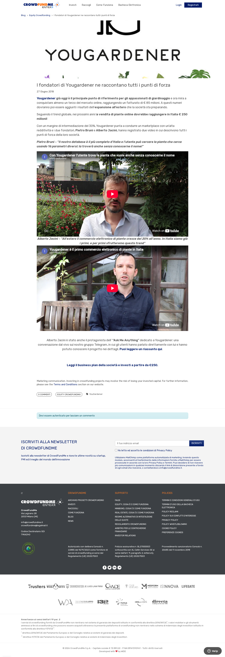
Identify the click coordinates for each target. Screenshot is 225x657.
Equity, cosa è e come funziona (132, 504)
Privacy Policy (164, 450)
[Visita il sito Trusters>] (37, 586)
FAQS (117, 500)
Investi (72, 5)
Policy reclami (170, 511)
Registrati (193, 5)
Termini (168, 462)
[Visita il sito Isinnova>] (169, 586)
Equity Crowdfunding (39, 15)
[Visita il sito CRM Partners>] (141, 602)
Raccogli (86, 5)
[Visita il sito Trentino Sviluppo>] (84, 602)
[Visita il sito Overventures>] (131, 586)
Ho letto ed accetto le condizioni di (144, 450)
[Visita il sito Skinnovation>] (75, 586)
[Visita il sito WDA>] (65, 602)
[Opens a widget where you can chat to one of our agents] (213, 651)
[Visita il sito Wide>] (112, 586)
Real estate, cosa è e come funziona (134, 512)
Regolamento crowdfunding (130, 524)
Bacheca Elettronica (129, 5)
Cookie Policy (169, 528)
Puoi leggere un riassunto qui (141, 349)
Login (179, 5)
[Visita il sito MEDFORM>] (150, 586)
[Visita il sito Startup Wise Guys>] (56, 586)
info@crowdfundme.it (171, 468)
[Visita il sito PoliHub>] (122, 602)
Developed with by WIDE (112, 651)
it (22, 493)
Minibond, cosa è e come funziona (133, 508)
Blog (23, 15)
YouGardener (96, 394)
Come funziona (104, 5)
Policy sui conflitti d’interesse (179, 515)
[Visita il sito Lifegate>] (188, 586)
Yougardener (46, 98)
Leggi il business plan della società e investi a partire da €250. (112, 365)
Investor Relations (125, 535)
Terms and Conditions (65, 384)
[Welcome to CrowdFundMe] (42, 4)
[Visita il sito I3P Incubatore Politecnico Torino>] (103, 602)
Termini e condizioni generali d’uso (181, 500)
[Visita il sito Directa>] (160, 602)
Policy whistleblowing (174, 524)
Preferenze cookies (172, 532)
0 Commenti (44, 394)
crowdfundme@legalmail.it (34, 525)
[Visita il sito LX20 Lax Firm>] (93, 586)
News (70, 521)
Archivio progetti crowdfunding (86, 500)
